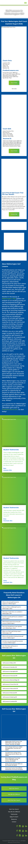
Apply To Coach (14, 816)
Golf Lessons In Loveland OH (10, 701)
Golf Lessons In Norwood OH (10, 693)
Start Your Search (14, 788)
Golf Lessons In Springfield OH (10, 671)
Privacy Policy (16, 842)
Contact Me (14, 214)
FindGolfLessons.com (10, 410)
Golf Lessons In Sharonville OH (10, 688)
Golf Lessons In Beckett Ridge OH (11, 680)
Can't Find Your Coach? (14, 800)
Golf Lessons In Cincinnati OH (10, 675)
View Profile (14, 82)
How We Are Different (14, 794)
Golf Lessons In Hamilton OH (10, 667)
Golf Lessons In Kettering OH (10, 697)
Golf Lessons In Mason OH (9, 663)
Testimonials (14, 814)
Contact (14, 822)
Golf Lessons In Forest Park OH (10, 684)
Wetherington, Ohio (9, 299)
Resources (14, 819)
